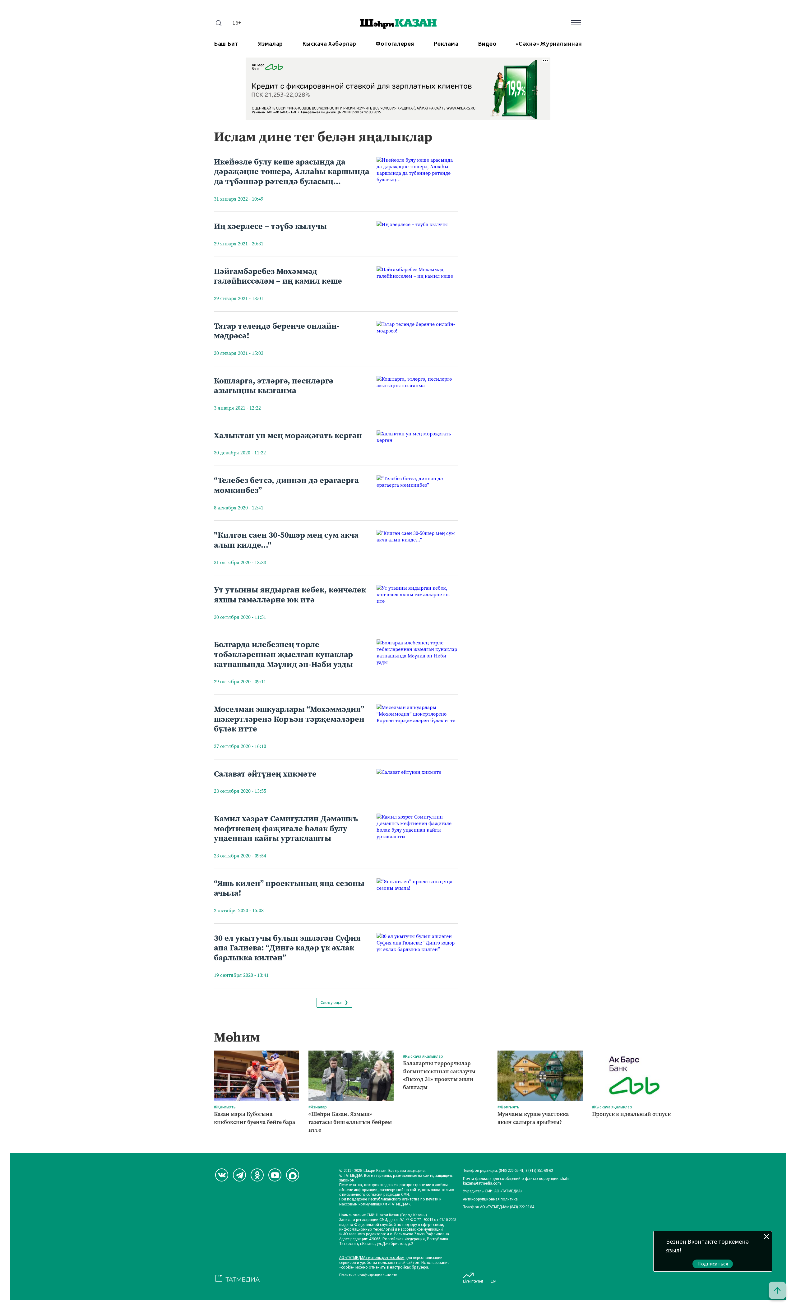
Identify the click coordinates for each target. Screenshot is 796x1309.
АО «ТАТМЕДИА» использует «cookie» (372, 1258)
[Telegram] (239, 1174)
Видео (487, 44)
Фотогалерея (395, 44)
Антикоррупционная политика (490, 1199)
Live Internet (473, 1281)
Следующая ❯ (334, 1003)
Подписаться (712, 1263)
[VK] (221, 1174)
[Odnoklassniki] (257, 1174)
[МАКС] (292, 1174)
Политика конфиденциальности (368, 1275)
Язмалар (270, 44)
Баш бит (226, 44)
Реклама (445, 44)
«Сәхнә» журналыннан (549, 44)
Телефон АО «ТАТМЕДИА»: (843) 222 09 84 (498, 1207)
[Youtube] (274, 1174)
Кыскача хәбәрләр (329, 44)
